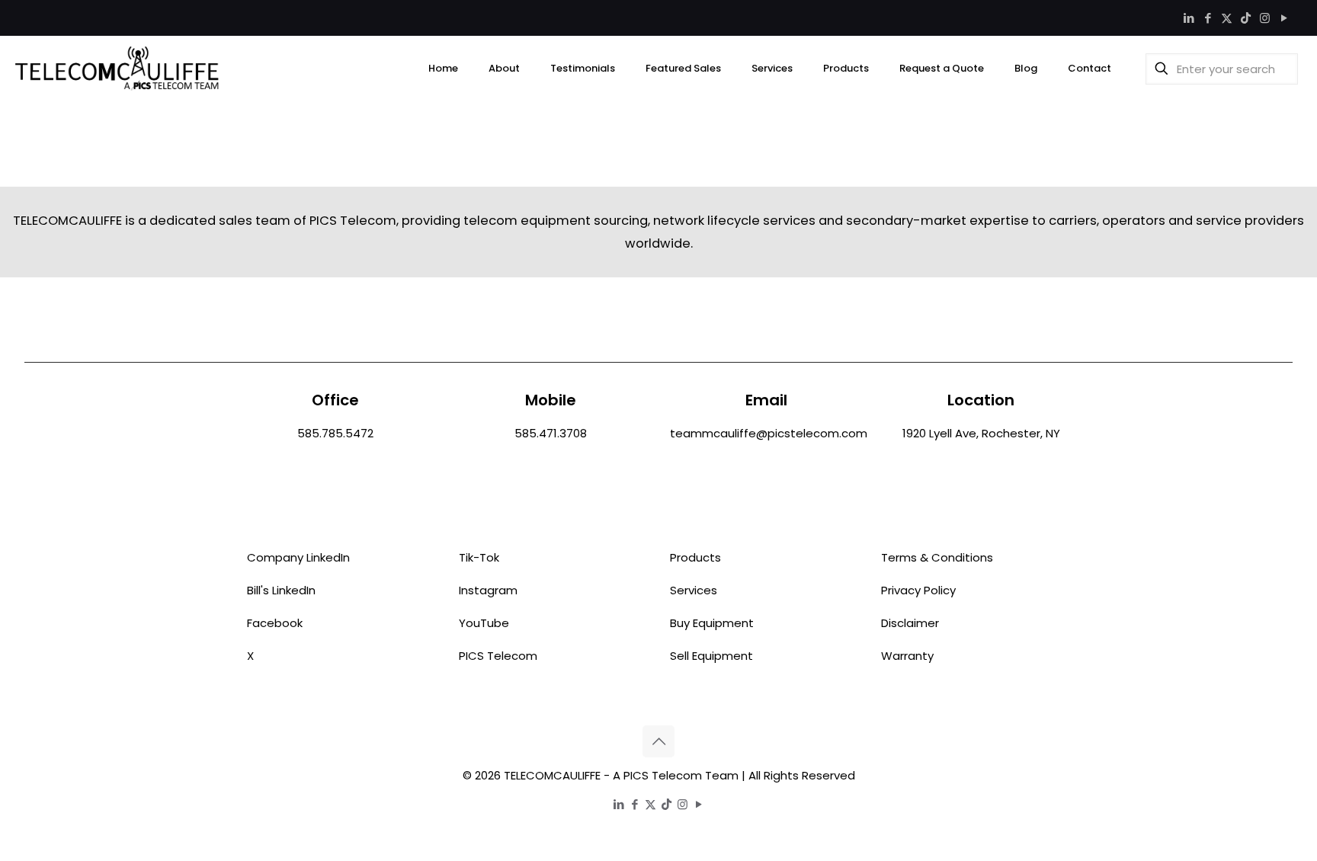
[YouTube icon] (1284, 18)
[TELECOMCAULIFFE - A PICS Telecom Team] (117, 68)
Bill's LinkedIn (281, 590)
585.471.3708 (550, 433)
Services (693, 590)
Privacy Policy (918, 590)
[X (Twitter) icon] (1226, 18)
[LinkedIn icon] (1188, 18)
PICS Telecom (498, 656)
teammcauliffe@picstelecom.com (768, 433)
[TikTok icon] (1245, 18)
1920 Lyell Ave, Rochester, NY (981, 433)
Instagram (488, 590)
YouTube (484, 623)
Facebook (275, 623)
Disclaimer (910, 623)
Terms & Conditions (937, 557)
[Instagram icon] (1265, 18)
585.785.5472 (335, 433)
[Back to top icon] (658, 741)
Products (695, 557)
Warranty (907, 656)
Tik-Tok (479, 557)
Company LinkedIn (298, 557)
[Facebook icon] (1207, 18)
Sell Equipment (711, 656)
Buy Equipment (712, 623)
